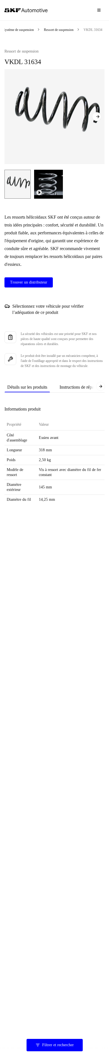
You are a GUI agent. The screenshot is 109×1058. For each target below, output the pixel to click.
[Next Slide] (96, 116)
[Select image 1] (17, 184)
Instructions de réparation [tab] (82, 387)
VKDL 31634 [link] (93, 30)
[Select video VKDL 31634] (48, 184)
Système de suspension (18, 30)
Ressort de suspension (59, 30)
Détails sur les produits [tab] (27, 387)
